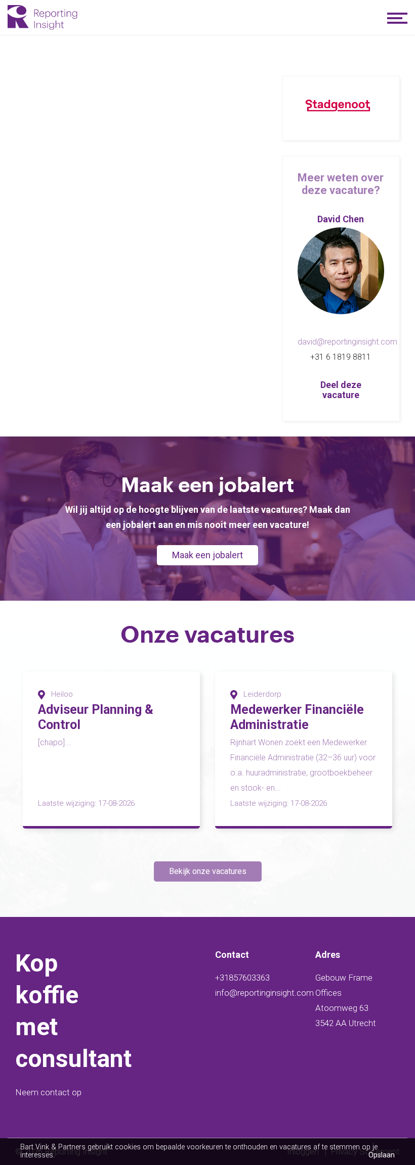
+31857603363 (242, 978)
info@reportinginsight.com (264, 993)
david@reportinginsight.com (347, 342)
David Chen (340, 219)
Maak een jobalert (207, 555)
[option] (111, 750)
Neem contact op (48, 1092)
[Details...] (341, 270)
